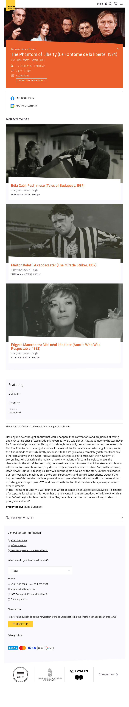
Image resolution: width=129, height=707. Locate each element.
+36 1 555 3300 (19, 584)
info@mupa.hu (18, 545)
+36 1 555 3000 (19, 540)
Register (22, 624)
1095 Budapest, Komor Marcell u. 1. (29, 550)
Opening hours (19, 599)
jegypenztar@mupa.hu (23, 589)
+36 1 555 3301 (40, 584)
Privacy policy (15, 635)
